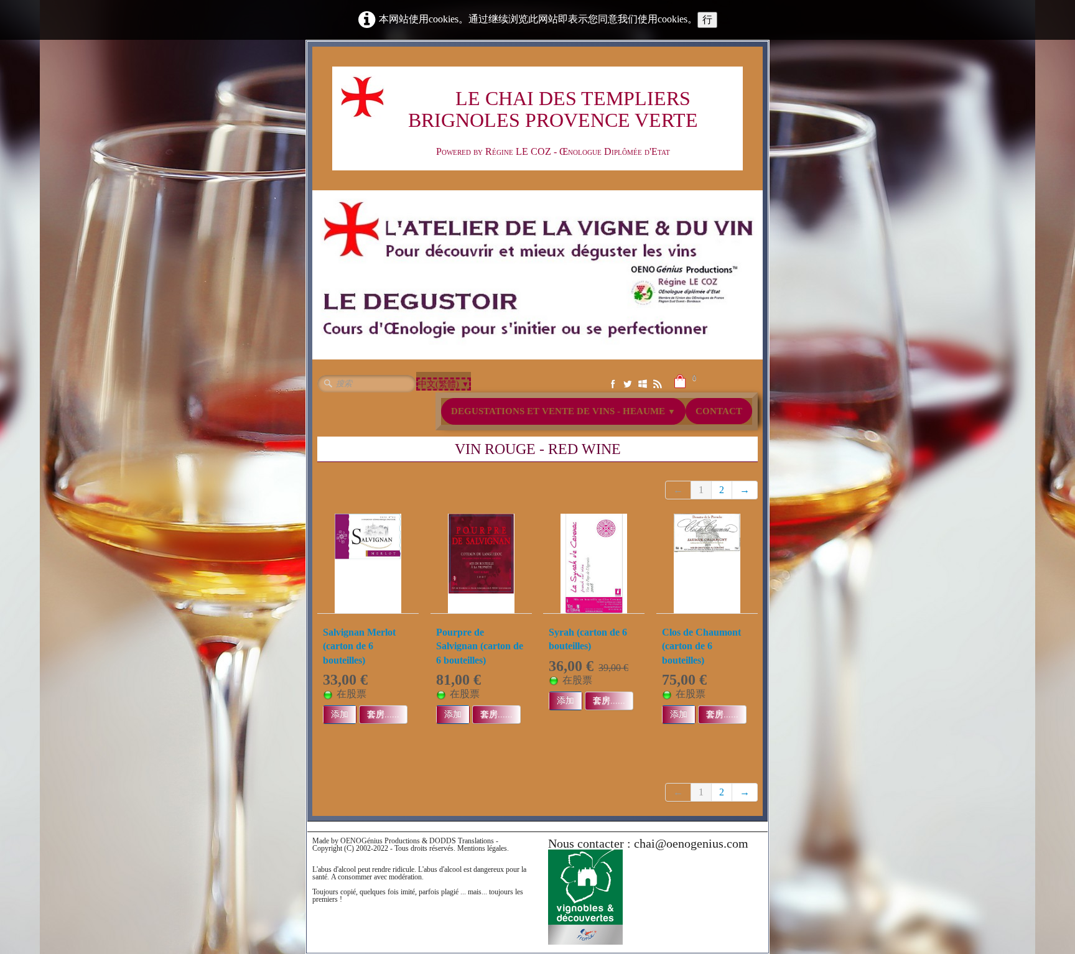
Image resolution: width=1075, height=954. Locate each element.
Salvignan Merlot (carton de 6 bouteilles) (359, 646)
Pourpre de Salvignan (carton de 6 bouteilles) (479, 646)
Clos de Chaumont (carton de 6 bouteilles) (701, 646)
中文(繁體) (443, 384)
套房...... (383, 714)
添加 (339, 714)
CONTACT (719, 411)
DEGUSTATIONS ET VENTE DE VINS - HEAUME (563, 411)
